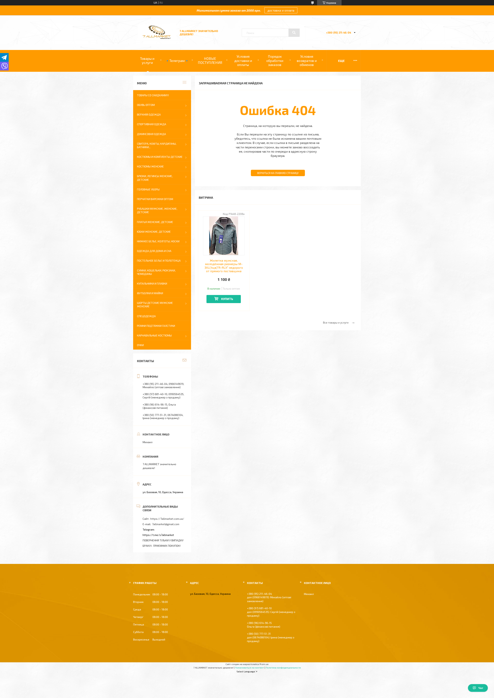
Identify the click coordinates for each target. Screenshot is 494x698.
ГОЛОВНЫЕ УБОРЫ (148, 189)
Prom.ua (264, 664)
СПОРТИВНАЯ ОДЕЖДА (151, 124)
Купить (227, 299)
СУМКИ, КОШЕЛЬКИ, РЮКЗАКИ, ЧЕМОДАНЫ (156, 272)
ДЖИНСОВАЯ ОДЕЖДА (151, 134)
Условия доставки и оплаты (243, 60)
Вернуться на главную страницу (278, 173)
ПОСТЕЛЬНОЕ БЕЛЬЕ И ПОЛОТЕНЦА (159, 260)
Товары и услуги (147, 60)
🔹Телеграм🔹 (177, 60)
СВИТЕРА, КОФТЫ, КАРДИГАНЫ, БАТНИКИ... (156, 145)
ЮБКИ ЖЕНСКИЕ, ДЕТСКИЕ (154, 231)
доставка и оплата (280, 10)
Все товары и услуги (336, 322)
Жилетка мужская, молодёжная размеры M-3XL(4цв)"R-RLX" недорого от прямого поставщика (224, 266)
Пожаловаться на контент (249, 667)
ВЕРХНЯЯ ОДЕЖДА (149, 114)
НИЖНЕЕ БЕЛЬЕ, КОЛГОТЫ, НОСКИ (158, 241)
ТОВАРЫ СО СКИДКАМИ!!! (153, 95)
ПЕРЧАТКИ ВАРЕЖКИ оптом (155, 199)
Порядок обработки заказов (274, 60)
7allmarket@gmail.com (165, 524)
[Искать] (294, 33)
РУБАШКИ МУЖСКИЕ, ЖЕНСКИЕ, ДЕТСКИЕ (157, 210)
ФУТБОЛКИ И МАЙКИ (150, 293)
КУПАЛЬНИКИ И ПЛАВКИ (152, 283)
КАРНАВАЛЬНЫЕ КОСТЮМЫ (154, 335)
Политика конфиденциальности (283, 667)
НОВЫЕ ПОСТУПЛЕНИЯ (210, 60)
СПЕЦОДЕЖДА (146, 316)
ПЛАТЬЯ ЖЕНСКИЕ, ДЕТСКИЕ (155, 222)
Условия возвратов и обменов (307, 60)
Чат (480, 688)
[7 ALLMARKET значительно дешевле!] (157, 39)
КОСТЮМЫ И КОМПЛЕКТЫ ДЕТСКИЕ (160, 156)
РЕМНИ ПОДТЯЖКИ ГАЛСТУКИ (156, 325)
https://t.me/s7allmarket (158, 535)
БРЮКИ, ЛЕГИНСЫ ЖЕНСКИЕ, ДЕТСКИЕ (155, 177)
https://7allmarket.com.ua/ (167, 518)
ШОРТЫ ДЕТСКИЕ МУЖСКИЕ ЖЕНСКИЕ (155, 304)
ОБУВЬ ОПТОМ (146, 104)
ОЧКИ (140, 345)
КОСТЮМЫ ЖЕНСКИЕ (150, 166)
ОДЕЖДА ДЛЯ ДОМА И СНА (154, 251)
